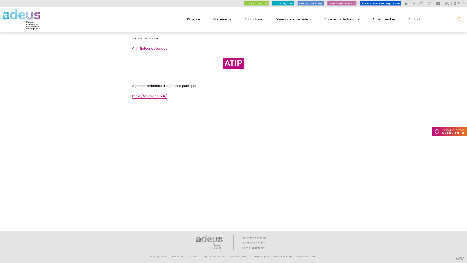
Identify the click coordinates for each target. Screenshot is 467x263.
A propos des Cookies (307, 256)
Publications (253, 19)
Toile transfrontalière (310, 3)
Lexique (147, 38)
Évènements (222, 19)
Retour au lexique (153, 48)
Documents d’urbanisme (341, 19)
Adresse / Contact (158, 256)
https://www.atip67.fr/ (149, 96)
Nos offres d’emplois (254, 237)
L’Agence (193, 19)
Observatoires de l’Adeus (293, 19)
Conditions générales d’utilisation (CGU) (272, 256)
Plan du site (178, 256)
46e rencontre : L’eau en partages (381, 3)
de (464, 3)
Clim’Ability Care (283, 3)
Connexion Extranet (253, 247)
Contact (414, 19)
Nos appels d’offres (253, 242)
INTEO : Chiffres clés (256, 3)
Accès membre (384, 19)
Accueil (136, 38)
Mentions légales (239, 256)
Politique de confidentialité (213, 256)
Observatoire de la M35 (342, 3)
